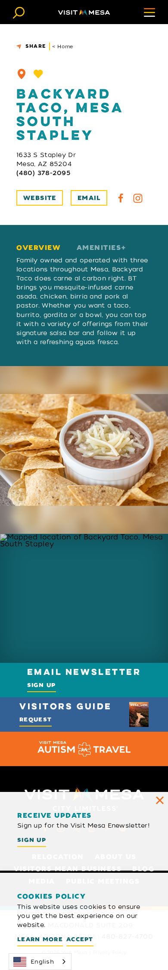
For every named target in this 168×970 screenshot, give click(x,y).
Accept (79, 939)
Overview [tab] (38, 248)
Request (35, 719)
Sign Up (41, 685)
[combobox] (40, 961)
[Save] (38, 74)
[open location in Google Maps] (84, 598)
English (42, 961)
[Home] (84, 12)
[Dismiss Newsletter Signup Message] (159, 800)
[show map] (21, 74)
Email (89, 198)
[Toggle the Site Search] (19, 12)
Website (39, 198)
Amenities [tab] (99, 248)
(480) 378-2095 (43, 172)
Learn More (40, 939)
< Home (62, 46)
